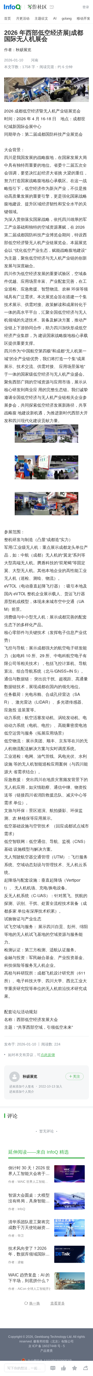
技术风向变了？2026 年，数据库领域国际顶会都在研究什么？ (29, 1251)
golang (67, 18)
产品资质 (46, 1351)
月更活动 (22, 18)
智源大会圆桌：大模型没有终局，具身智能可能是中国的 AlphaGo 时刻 (29, 1198)
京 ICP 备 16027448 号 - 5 (46, 1346)
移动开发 (83, 18)
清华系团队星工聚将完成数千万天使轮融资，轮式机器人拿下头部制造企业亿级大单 (29, 1225)
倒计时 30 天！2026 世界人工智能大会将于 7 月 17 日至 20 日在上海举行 (29, 1171)
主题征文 (41, 18)
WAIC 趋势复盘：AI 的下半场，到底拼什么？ (29, 1278)
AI (55, 18)
